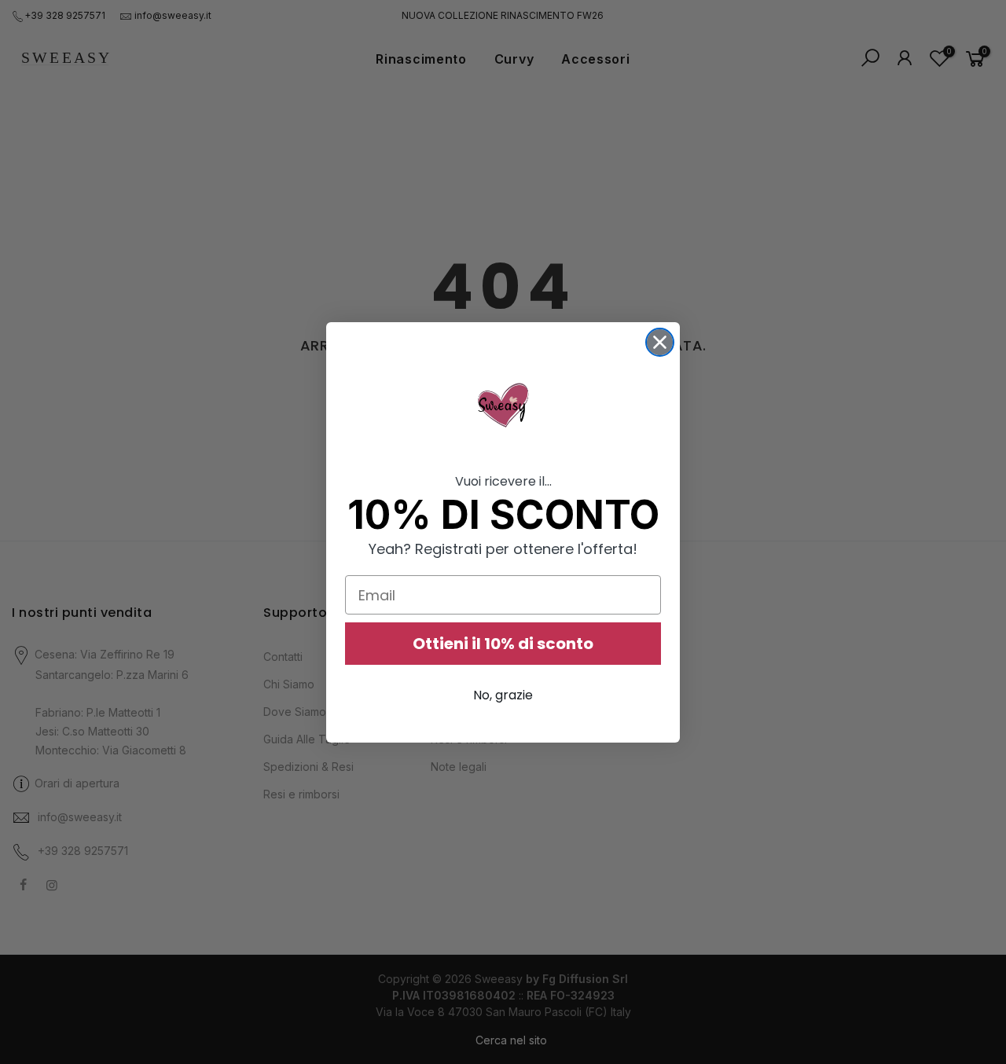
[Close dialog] (660, 342)
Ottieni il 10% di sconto (503, 644)
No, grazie (503, 695)
